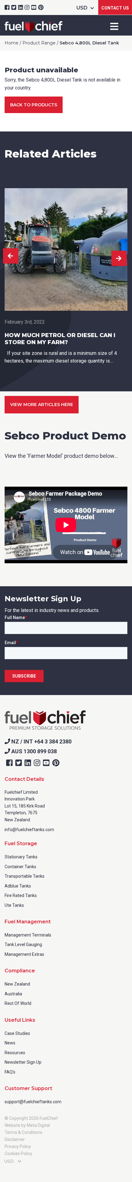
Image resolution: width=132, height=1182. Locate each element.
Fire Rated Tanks (21, 895)
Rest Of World (18, 1003)
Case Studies (17, 1033)
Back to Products (33, 105)
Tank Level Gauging (23, 944)
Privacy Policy (18, 1146)
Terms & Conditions (23, 1132)
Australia (13, 993)
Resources (15, 1052)
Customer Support (28, 1088)
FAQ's (10, 1072)
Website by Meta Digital (27, 1125)
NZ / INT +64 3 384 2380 (41, 741)
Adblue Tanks (18, 886)
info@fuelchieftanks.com (29, 829)
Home (11, 43)
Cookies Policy (18, 1153)
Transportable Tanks (25, 876)
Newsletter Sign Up (23, 1062)
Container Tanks (20, 866)
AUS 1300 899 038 (33, 751)
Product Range (39, 43)
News (10, 1042)
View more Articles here (41, 404)
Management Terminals (28, 935)
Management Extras (24, 954)
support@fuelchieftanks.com (33, 1101)
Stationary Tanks (21, 856)
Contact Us (115, 8)
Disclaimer (15, 1139)
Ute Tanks (14, 905)
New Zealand (17, 984)
